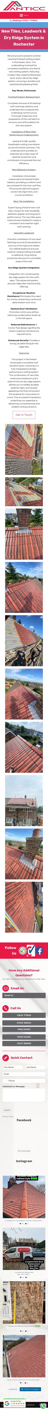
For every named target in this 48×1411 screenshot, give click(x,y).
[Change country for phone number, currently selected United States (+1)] (5, 1081)
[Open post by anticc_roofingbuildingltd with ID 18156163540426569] (24, 1356)
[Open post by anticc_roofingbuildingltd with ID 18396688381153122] (24, 1248)
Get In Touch (24, 414)
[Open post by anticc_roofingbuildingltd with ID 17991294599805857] (24, 1197)
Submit (7, 1110)
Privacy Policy (8, 1116)
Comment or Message (13, 1086)
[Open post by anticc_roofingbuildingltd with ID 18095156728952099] (24, 1302)
